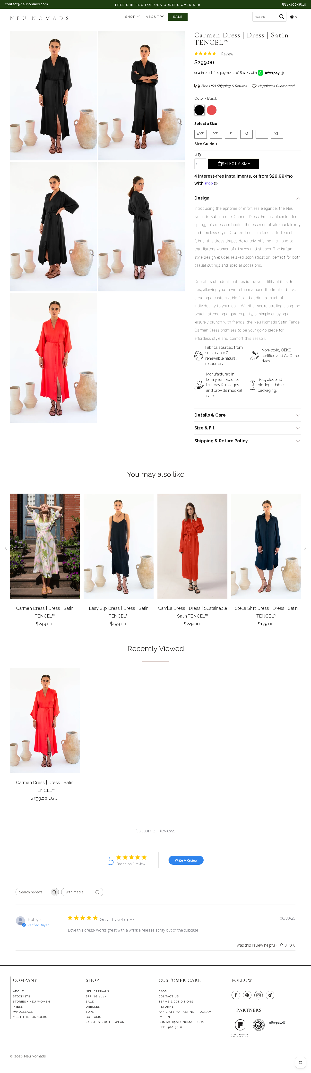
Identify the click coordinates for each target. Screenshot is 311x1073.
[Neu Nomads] (41, 18)
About (153, 16)
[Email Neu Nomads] (271, 995)
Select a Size (205, 124)
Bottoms (93, 1017)
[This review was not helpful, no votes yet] (290, 945)
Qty (197, 154)
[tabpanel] (45, 562)
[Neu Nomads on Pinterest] (248, 995)
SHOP (131, 16)
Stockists (21, 996)
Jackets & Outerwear (105, 1022)
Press (18, 1006)
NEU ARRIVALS (97, 991)
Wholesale (23, 1011)
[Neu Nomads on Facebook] (237, 995)
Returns (166, 1006)
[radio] (199, 110)
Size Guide (204, 144)
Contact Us (169, 996)
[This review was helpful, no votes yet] (281, 945)
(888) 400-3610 (170, 1027)
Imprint (165, 1017)
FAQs (163, 991)
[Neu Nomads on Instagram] (259, 995)
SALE (178, 16)
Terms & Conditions (176, 1001)
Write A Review (186, 860)
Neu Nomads (35, 1056)
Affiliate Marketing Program (185, 1011)
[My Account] (249, 14)
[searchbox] (33, 892)
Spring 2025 (96, 996)
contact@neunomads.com (26, 4)
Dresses (93, 1006)
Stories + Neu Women (31, 1001)
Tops (90, 1011)
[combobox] (269, 17)
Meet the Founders (30, 1017)
